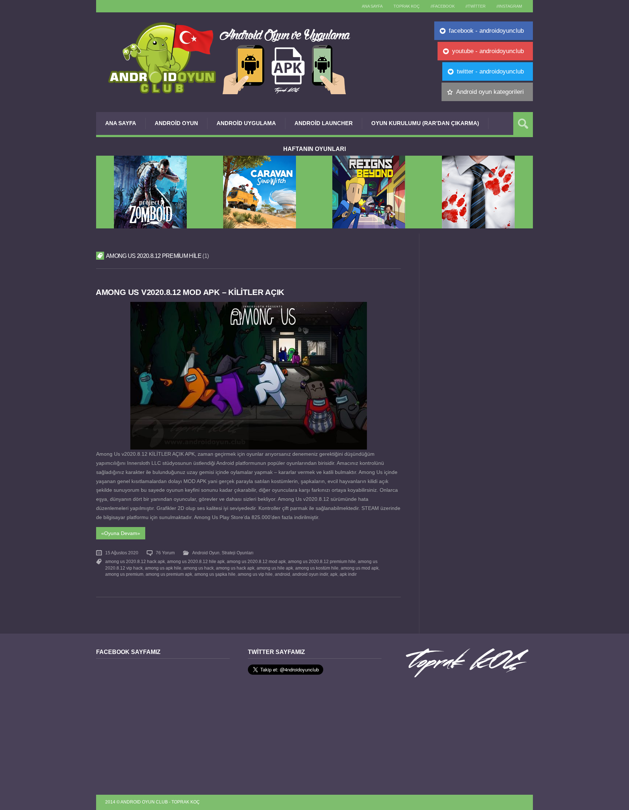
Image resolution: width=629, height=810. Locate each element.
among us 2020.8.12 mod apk (256, 561)
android (282, 574)
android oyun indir (310, 574)
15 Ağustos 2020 (121, 552)
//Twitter (476, 6)
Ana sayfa (372, 6)
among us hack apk (235, 568)
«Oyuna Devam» (120, 533)
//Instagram (509, 6)
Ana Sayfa (120, 123)
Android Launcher (323, 123)
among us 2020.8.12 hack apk (135, 561)
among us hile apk (275, 568)
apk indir (348, 574)
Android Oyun (176, 123)
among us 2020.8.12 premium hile (322, 561)
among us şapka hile (215, 574)
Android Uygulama (246, 123)
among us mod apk (360, 568)
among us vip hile (255, 574)
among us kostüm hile (317, 568)
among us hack (198, 568)
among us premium (124, 574)
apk (333, 574)
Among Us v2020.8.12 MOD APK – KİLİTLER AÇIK (190, 292)
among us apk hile (163, 568)
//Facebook (443, 6)
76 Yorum (165, 552)
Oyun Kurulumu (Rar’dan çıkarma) (425, 123)
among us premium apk (169, 574)
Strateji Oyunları (237, 552)
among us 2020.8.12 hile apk (196, 561)
